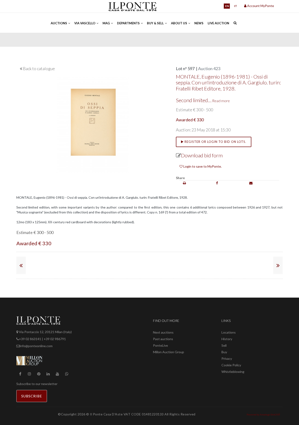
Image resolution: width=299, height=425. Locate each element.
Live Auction (218, 23)
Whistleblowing (232, 372)
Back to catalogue (39, 68)
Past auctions (163, 339)
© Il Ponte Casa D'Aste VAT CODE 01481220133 (125, 414)
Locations (228, 332)
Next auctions (163, 332)
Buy (224, 352)
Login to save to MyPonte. (202, 166)
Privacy (226, 358)
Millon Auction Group (168, 352)
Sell (224, 345)
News (198, 23)
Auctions (59, 23)
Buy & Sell (155, 23)
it (235, 6)
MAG (106, 23)
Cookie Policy (231, 365)
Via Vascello (85, 23)
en (227, 6)
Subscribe (31, 396)
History (226, 339)
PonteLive (160, 345)
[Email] (251, 183)
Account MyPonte (260, 6)
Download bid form (202, 155)
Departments (128, 23)
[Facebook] (217, 183)
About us (179, 23)
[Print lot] (184, 183)
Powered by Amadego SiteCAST (263, 414)
